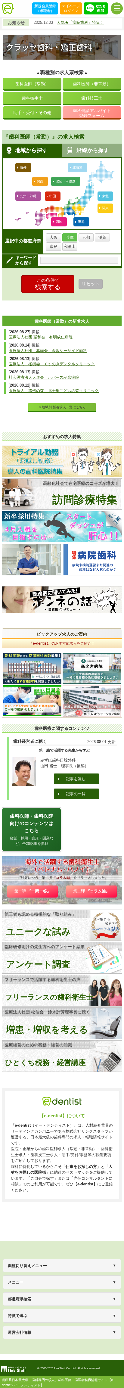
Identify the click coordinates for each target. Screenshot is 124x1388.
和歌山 (70, 246)
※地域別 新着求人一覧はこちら (62, 407)
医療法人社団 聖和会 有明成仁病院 (41, 337)
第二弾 (91, 891)
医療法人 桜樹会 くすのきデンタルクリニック (52, 364)
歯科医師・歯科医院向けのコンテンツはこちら (31, 830)
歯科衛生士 (32, 98)
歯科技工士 (91, 98)
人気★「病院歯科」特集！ (80, 22)
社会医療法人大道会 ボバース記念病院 (44, 377)
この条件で (48, 284)
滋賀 (102, 237)
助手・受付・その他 (32, 112)
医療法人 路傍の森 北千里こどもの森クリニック (54, 390)
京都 (86, 237)
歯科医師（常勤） (32, 83)
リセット (91, 283)
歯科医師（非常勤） (92, 83)
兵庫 (70, 237)
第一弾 (32, 891)
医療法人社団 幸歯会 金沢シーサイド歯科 (48, 350)
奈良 (53, 246)
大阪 (53, 237)
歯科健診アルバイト (92, 113)
